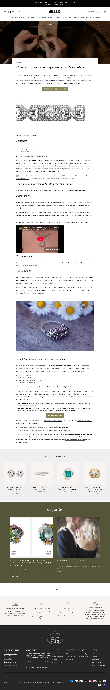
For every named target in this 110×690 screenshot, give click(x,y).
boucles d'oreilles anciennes (26, 290)
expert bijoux (45, 408)
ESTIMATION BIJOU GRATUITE (55, 89)
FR (5, 12)
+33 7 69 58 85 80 (11, 662)
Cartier (42, 215)
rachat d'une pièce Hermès (53, 421)
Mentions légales (97, 662)
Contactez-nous (57, 662)
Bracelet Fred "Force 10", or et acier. (42, 488)
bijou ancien (20, 163)
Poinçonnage (23, 149)
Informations (95, 659)
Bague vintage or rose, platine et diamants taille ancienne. (94, 489)
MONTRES (56, 18)
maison (24, 380)
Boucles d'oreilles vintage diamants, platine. (15, 489)
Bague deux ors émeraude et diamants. (68, 488)
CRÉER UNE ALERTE (78, 18)
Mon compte (69, 659)
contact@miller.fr (12, 665)
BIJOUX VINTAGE (47, 18)
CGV (93, 654)
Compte (88, 18)
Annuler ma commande (99, 665)
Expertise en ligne (83, 654)
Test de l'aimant (24, 151)
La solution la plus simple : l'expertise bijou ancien (33, 156)
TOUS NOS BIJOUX (24, 18)
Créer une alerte (70, 654)
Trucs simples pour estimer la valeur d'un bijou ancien (34, 147)
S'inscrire (46, 661)
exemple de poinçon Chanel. (29, 218)
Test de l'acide (23, 154)
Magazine (55, 659)
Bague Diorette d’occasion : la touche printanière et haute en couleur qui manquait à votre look (31, 563)
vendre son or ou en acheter (48, 176)
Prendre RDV (97, 18)
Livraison (94, 656)
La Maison (55, 654)
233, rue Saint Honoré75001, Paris (10, 654)
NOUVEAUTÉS (13, 18)
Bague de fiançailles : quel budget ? (74, 560)
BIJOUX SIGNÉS (35, 18)
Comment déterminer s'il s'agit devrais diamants (33, 287)
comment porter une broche (75, 440)
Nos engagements (58, 656)
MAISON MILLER (66, 18)
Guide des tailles (71, 656)
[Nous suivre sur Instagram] (5, 676)
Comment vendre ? (83, 656)
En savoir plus (14, 576)
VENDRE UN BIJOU (55, 415)
